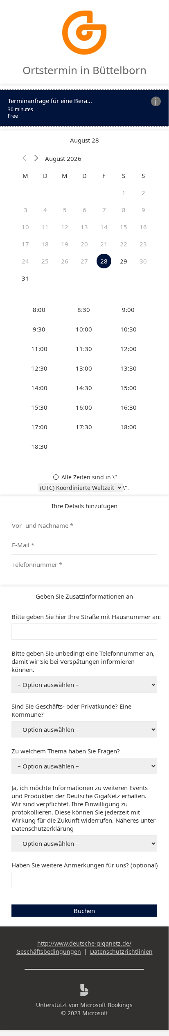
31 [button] (25, 278)
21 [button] (104, 244)
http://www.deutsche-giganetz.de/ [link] (84, 943)
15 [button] (123, 227)
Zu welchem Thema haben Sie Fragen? (65, 751)
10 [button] (25, 227)
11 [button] (45, 227)
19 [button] (64, 244)
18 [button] (45, 244)
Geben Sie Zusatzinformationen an (84, 596)
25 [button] (45, 261)
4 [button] (45, 210)
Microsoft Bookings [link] (106, 1005)
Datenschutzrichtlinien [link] (121, 951)
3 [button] (25, 210)
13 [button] (84, 227)
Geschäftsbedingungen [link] (48, 951)
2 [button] (143, 193)
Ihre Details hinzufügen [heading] (84, 506)
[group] (84, 378)
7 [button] (104, 210)
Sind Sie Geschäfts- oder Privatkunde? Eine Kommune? (71, 710)
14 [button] (104, 227)
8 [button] (124, 210)
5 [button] (65, 210)
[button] (24, 158)
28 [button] (104, 261)
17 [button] (25, 244)
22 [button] (123, 244)
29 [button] (123, 261)
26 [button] (64, 261)
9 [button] (143, 210)
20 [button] (84, 244)
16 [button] (143, 227)
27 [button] (84, 261)
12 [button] (64, 227)
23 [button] (143, 244)
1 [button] (124, 193)
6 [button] (84, 210)
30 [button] (143, 261)
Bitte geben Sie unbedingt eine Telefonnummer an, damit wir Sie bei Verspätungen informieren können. (83, 661)
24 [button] (25, 261)
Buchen (84, 910)
